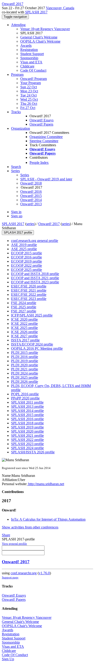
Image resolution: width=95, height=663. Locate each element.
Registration (29, 50)
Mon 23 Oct (29, 91)
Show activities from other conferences (30, 527)
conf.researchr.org (24, 573)
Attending (18, 25)
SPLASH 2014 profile (27, 411)
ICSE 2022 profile (24, 324)
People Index (39, 162)
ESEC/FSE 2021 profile (28, 290)
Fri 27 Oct (27, 108)
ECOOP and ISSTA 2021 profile (35, 278)
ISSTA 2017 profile (25, 340)
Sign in (16, 212)
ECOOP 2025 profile (26, 270)
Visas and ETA (31, 62)
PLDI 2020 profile (24, 365)
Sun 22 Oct (28, 87)
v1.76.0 (44, 573)
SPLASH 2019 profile (27, 427)
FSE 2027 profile (23, 311)
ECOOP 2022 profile (26, 265)
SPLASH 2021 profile (27, 435)
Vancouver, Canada (60, 8)
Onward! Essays (41, 120)
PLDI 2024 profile (24, 373)
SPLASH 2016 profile (27, 419)
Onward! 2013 (31, 204)
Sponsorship (29, 58)
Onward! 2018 (31, 183)
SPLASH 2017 (36, 12)
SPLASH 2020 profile (27, 431)
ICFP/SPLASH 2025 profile (32, 315)
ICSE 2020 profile (24, 319)
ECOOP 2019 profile (26, 261)
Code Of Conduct (33, 70)
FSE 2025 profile (23, 307)
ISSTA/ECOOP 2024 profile (32, 344)
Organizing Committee (46, 137)
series (30, 224)
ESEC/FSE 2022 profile (28, 294)
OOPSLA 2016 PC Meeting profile (37, 348)
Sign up (16, 216)
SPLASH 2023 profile (27, 444)
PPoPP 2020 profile (25, 398)
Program (17, 74)
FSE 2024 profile (23, 303)
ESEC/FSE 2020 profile (28, 286)
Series (24, 175)
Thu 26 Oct (28, 104)
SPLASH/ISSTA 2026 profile (33, 452)
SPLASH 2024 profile (27, 448)
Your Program (30, 83)
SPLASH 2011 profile (27, 402)
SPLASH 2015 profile (27, 415)
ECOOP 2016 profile (26, 257)
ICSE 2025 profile (24, 328)
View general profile (14, 543)
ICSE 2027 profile (24, 336)
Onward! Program (33, 79)
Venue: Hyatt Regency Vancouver (45, 29)
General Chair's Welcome (38, 37)
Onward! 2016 (31, 192)
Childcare (27, 66)
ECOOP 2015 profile (26, 253)
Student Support (32, 54)
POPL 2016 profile (25, 394)
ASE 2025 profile (24, 249)
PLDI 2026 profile (24, 382)
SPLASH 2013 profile (27, 406)
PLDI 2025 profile (24, 377)
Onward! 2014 (31, 200)
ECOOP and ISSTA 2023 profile (35, 282)
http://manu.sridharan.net (45, 484)
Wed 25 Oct (29, 99)
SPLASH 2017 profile (18, 232)
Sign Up (8, 659)
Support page (10, 577)
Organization (20, 128)
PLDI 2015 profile (24, 353)
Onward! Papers (41, 124)
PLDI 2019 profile (24, 361)
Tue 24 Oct (28, 95)
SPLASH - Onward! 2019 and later (46, 179)
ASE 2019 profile (24, 245)
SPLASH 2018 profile (27, 423)
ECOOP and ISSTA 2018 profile (35, 274)
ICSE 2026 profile (24, 332)
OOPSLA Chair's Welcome (40, 41)
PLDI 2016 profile (24, 357)
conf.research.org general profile (34, 241)
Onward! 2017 (49, 224)
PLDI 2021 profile (24, 369)
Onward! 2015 (31, 196)
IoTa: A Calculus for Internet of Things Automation (48, 519)
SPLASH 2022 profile (27, 440)
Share (6, 535)
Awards (26, 45)
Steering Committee (44, 141)
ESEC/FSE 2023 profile (28, 299)
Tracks (16, 112)
